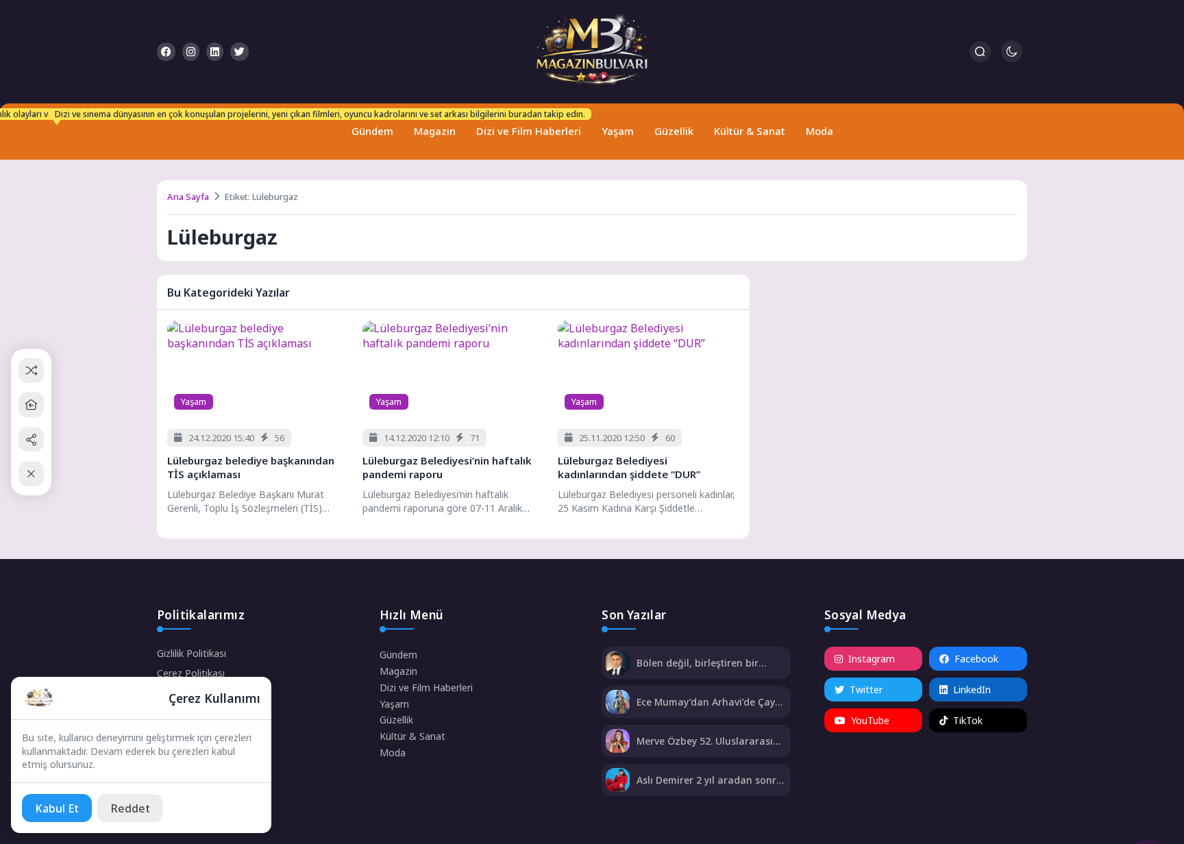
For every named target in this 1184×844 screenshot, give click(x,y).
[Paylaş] (31, 439)
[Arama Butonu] (980, 51)
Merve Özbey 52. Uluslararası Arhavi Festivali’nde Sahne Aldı (708, 740)
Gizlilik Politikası (191, 653)
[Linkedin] (214, 51)
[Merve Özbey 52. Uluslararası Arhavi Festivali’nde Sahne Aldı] (618, 742)
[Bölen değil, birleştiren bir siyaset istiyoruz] (618, 664)
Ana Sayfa (188, 196)
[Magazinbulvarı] (592, 51)
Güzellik (673, 131)
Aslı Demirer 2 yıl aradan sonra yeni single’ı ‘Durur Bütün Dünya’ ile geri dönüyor (709, 779)
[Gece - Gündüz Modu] (1011, 58)
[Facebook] (166, 51)
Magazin (435, 131)
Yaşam (618, 131)
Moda (819, 131)
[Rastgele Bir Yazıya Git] (31, 370)
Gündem (369, 125)
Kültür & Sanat (749, 131)
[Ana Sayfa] (31, 404)
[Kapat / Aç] (31, 473)
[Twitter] (239, 51)
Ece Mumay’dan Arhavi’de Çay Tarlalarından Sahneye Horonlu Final (711, 701)
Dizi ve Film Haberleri (525, 125)
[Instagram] (190, 51)
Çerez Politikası (191, 673)
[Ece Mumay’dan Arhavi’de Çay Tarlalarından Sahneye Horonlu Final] (618, 703)
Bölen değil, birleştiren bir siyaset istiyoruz (697, 662)
